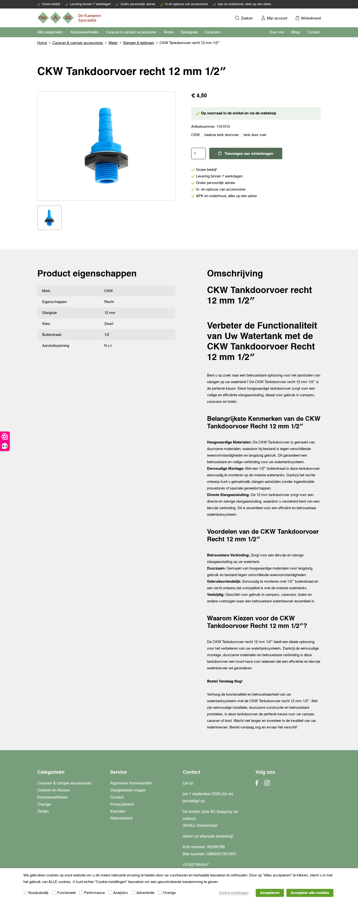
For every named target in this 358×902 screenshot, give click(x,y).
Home (42, 43)
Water (113, 43)
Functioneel (66, 893)
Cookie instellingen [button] (233, 893)
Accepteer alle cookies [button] (310, 893)
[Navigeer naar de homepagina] (69, 18)
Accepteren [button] (270, 893)
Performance (94, 893)
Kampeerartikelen (85, 32)
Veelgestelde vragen (128, 790)
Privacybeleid (122, 805)
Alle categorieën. (50, 32)
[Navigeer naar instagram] (267, 784)
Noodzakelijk (38, 893)
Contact (116, 798)
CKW (195, 135)
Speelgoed (189, 32)
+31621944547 (196, 865)
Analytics (120, 893)
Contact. (314, 32)
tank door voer (255, 135)
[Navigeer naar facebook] (256, 784)
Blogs (295, 32)
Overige (44, 805)
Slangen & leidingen (138, 43)
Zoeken (246, 18)
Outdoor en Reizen (53, 790)
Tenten (168, 32)
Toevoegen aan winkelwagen (249, 154)
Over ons (276, 32)
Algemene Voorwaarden (131, 783)
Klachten (117, 812)
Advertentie (145, 893)
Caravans (212, 32)
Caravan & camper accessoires (131, 32)
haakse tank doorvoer (221, 135)
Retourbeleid (121, 818)
